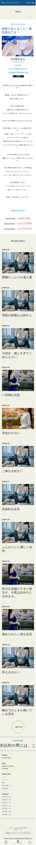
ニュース (5, 779)
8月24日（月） (7, 800)
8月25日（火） (7, 802)
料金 (3, 782)
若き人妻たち (6, 785)
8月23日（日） (7, 797)
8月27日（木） (7, 808)
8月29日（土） (7, 814)
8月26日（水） (7, 806)
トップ (4, 777)
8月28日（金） (7, 811)
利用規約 (5, 788)
